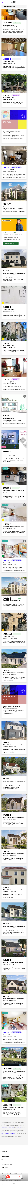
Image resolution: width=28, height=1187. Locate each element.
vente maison (4, 1127)
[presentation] (2, 11)
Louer (14, 1184)
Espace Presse (5, 1170)
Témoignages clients (6, 1164)
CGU (2, 1159)
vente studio (18, 1127)
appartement (7, 1133)
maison (2, 1133)
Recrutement (4, 1167)
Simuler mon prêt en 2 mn (10, 243)
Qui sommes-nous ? (6, 1154)
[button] (11, 18)
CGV (2, 1162)
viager (2, 1128)
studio (11, 1133)
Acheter (2, 1184)
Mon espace (25, 1184)
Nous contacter (5, 1156)
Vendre (8, 1184)
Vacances (19, 1184)
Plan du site (4, 1151)
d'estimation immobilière (6, 1138)
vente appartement (10, 1127)
